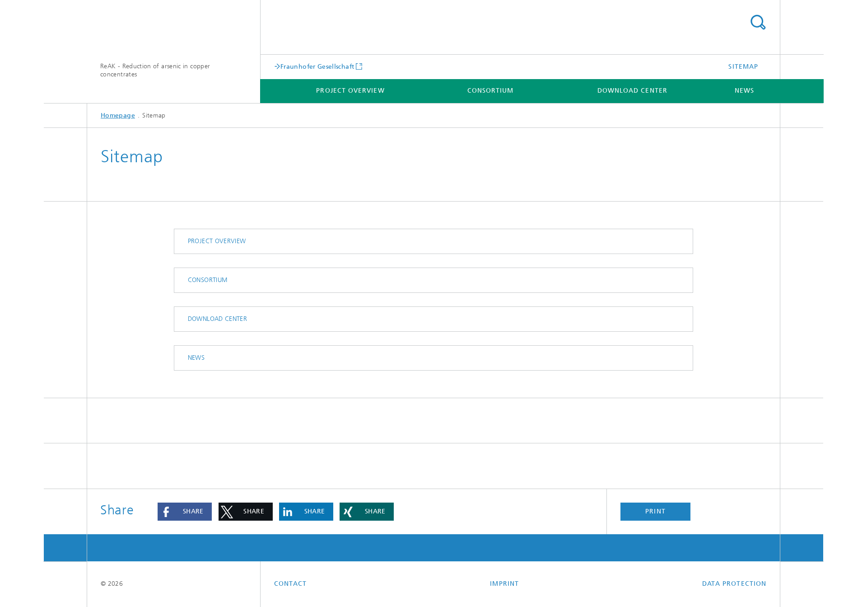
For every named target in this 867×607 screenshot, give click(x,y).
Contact (290, 584)
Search (757, 23)
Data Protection (734, 584)
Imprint (504, 584)
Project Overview (350, 90)
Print (655, 511)
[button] (185, 512)
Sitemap (743, 67)
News (744, 90)
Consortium (490, 90)
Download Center (632, 90)
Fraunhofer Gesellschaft (317, 66)
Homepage (118, 115)
